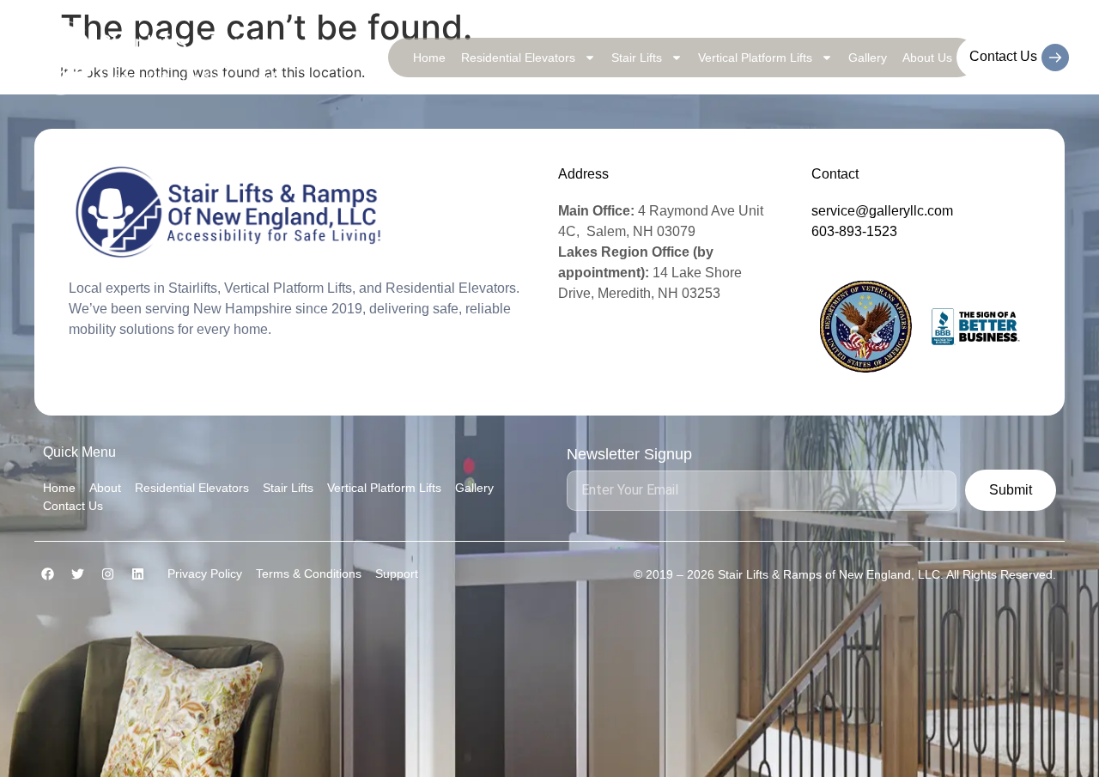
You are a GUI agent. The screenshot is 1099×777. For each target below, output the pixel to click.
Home (429, 57)
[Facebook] (47, 573)
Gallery (867, 57)
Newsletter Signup (629, 454)
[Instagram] (107, 573)
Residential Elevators (518, 57)
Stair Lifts (636, 57)
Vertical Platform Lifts (755, 57)
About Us (927, 57)
